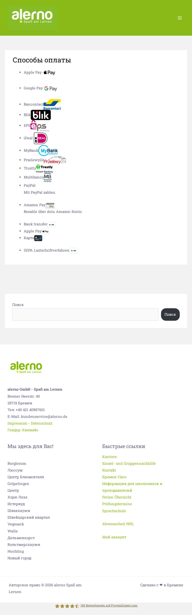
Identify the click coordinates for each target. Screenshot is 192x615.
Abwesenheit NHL (118, 523)
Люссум (15, 470)
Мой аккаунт (114, 537)
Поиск (18, 304)
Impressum (17, 423)
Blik (27, 114)
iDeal (28, 138)
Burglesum (17, 463)
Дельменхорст (21, 537)
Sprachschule (114, 510)
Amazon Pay (35, 204)
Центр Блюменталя (26, 476)
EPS (27, 125)
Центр (13, 490)
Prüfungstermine (117, 503)
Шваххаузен (19, 510)
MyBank (31, 150)
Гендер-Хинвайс (23, 430)
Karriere (109, 456)
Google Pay (33, 88)
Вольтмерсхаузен (24, 544)
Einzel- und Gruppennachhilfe (129, 463)
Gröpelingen (18, 483)
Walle (13, 531)
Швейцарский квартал (29, 517)
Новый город (19, 558)
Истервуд (16, 503)
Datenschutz (41, 423)
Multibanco (34, 177)
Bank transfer (36, 224)
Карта (29, 237)
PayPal (30, 185)
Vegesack (16, 524)
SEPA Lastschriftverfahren (47, 250)
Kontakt (109, 470)
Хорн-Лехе (18, 497)
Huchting (16, 551)
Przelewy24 (34, 159)
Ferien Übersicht (116, 497)
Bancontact (34, 104)
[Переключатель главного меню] (179, 18)
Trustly (30, 168)
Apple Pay (33, 72)
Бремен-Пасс (114, 476)
